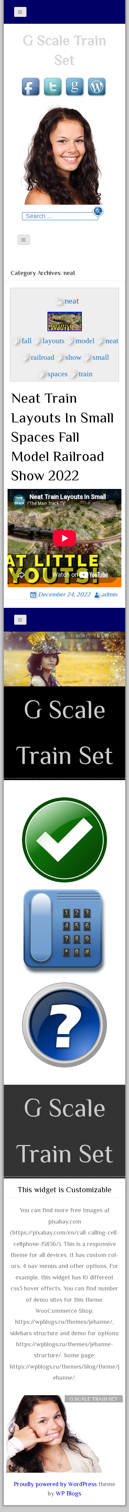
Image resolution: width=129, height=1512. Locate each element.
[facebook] (32, 87)
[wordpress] (98, 87)
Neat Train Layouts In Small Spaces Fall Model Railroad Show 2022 (62, 436)
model (85, 339)
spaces (57, 372)
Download (95, 647)
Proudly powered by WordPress (55, 1484)
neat (72, 301)
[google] (76, 87)
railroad (42, 356)
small (101, 356)
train (86, 372)
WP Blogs (68, 1493)
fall (27, 339)
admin (109, 594)
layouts (54, 339)
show (73, 356)
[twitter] (54, 87)
